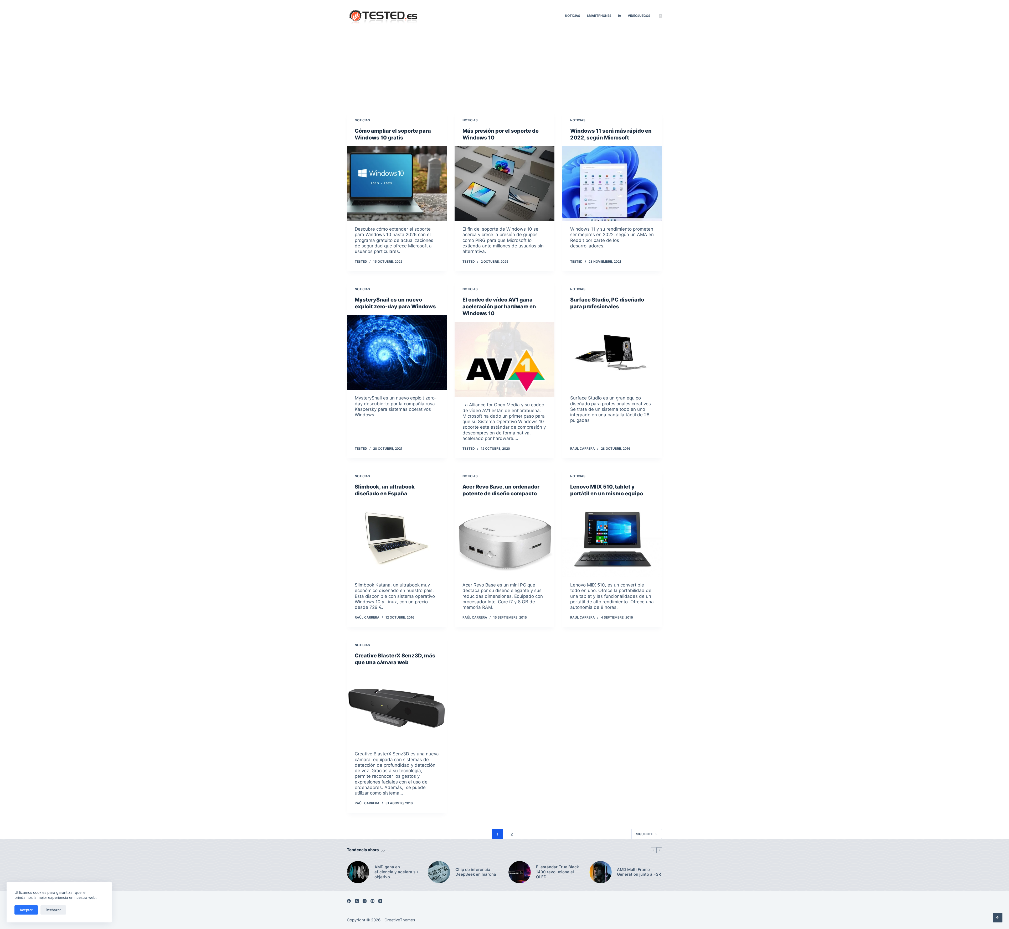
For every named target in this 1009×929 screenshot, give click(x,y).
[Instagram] (365, 901)
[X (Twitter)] (660, 16)
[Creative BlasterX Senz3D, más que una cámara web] (397, 708)
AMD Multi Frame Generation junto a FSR (639, 872)
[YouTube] (380, 901)
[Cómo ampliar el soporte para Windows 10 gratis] (397, 183)
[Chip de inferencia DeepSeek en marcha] (439, 872)
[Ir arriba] (997, 917)
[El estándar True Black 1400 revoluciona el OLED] (519, 872)
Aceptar (26, 910)
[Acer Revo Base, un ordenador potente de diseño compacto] (504, 539)
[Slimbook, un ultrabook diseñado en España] (397, 539)
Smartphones (599, 16)
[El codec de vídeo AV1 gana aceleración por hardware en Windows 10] (504, 359)
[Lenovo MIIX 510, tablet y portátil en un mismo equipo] (612, 539)
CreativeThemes (399, 919)
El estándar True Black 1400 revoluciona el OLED (557, 872)
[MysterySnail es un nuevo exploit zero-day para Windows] (397, 352)
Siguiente (644, 834)
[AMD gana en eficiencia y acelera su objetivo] (358, 872)
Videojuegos (639, 16)
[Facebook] (349, 901)
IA (619, 16)
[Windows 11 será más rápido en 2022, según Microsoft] (612, 183)
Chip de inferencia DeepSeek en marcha (475, 872)
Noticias (572, 16)
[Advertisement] (504, 71)
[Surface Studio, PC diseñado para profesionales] (612, 352)
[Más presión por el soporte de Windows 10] (504, 183)
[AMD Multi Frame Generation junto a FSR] (600, 872)
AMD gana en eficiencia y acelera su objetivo (396, 872)
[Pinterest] (372, 901)
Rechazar (53, 910)
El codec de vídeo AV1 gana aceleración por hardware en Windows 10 (499, 306)
